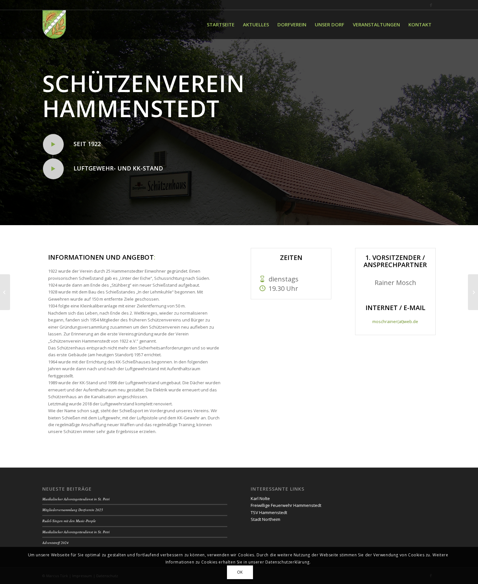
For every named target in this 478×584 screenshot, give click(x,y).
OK (240, 572)
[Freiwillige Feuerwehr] (5, 292)
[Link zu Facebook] (431, 5)
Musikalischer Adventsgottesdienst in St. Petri (76, 498)
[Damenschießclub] (473, 292)
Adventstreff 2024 (55, 542)
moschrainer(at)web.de (395, 321)
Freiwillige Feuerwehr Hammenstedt (286, 505)
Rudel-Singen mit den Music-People (69, 520)
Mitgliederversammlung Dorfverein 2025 (72, 509)
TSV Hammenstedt (269, 512)
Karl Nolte (260, 498)
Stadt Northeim (265, 519)
